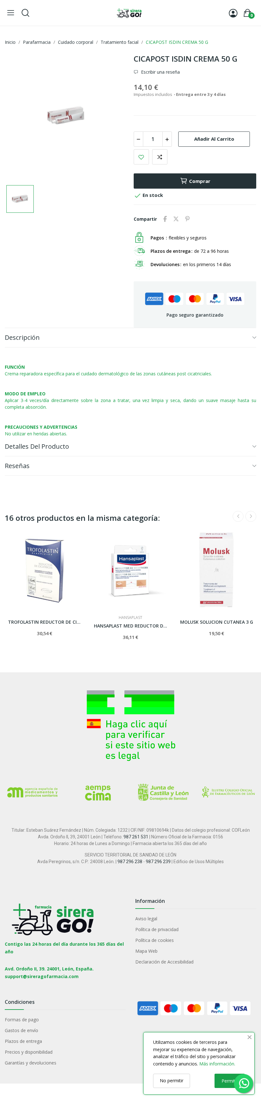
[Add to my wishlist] (141, 156)
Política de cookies (154, 940)
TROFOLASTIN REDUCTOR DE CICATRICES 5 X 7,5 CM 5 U (44, 622)
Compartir (165, 219)
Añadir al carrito (214, 139)
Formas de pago (22, 1020)
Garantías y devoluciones (30, 1063)
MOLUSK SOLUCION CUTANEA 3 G (216, 622)
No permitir (171, 1081)
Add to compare (159, 156)
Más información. (217, 1064)
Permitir (230, 1081)
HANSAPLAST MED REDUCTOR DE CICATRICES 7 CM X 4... (130, 626)
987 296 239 (158, 861)
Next (250, 516)
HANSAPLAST (130, 618)
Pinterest (187, 219)
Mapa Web (146, 951)
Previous (238, 516)
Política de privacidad (157, 929)
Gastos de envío (21, 1030)
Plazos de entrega (23, 1041)
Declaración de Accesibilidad (164, 962)
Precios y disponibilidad (29, 1052)
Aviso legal (146, 919)
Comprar (199, 181)
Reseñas (17, 465)
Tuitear (176, 219)
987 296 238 (129, 861)
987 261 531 (135, 836)
